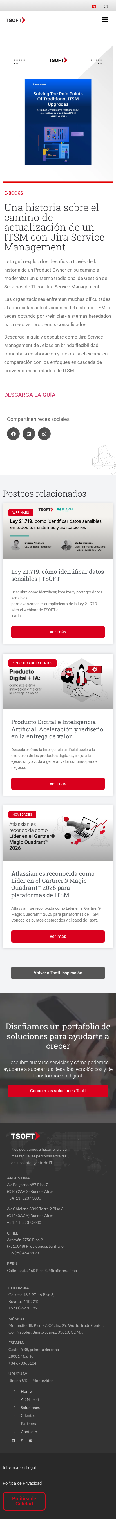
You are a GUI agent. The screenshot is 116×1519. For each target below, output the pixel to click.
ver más (58, 632)
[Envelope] (31, 1440)
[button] (105, 19)
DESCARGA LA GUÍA (29, 394)
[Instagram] (22, 1440)
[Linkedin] (13, 1440)
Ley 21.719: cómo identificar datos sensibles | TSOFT (57, 575)
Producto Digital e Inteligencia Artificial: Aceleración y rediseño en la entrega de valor (57, 729)
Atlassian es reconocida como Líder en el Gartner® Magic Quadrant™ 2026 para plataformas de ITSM (53, 884)
